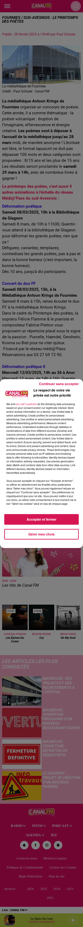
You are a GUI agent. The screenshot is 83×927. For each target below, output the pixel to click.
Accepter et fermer (41, 519)
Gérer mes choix (41, 534)
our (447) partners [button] (26, 404)
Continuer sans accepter (59, 383)
